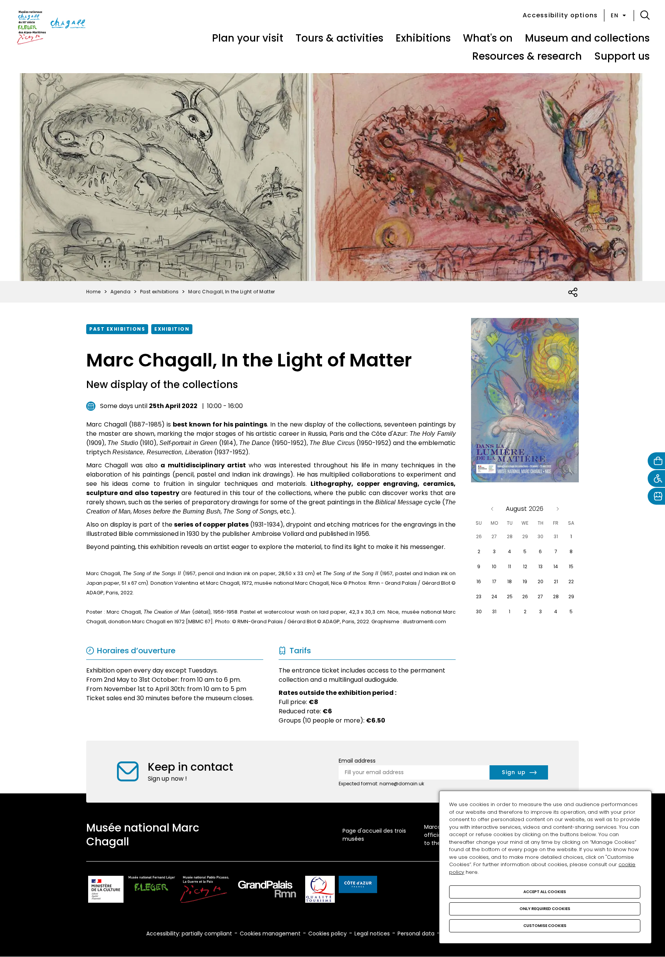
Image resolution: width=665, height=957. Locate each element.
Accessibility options (560, 15)
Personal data (416, 933)
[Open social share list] (573, 292)
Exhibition (171, 329)
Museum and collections (587, 38)
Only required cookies (545, 909)
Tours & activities (339, 38)
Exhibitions (423, 38)
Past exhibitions (117, 329)
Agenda (120, 291)
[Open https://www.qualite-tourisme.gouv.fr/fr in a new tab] (320, 890)
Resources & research (527, 56)
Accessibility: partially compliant (189, 933)
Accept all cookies (544, 892)
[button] (645, 15)
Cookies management (270, 933)
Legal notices (372, 933)
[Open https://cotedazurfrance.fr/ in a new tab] (358, 886)
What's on (488, 38)
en (614, 15)
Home (93, 291)
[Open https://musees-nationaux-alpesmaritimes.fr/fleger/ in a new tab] (151, 890)
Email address (357, 761)
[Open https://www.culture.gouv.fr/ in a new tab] (106, 890)
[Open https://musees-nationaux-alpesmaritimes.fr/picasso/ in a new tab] (204, 890)
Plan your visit (247, 38)
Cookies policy (327, 933)
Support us (622, 56)
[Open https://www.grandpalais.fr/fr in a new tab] (267, 890)
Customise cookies (544, 926)
